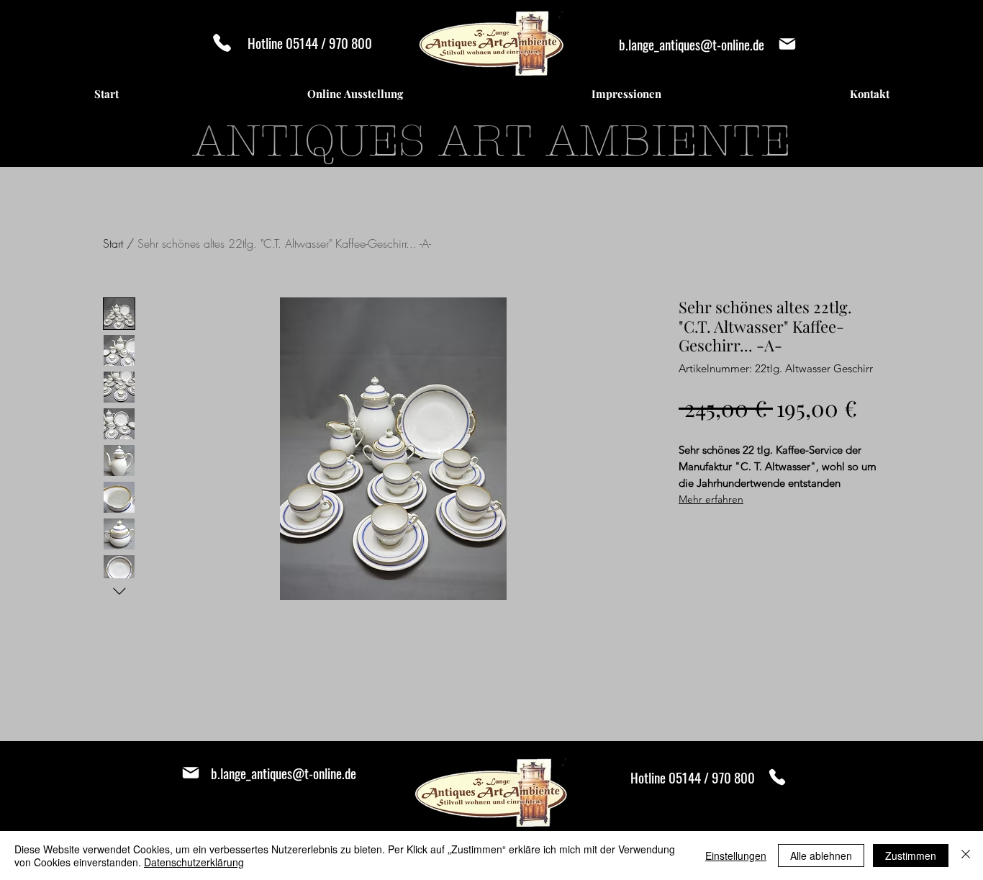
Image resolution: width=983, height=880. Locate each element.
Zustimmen (910, 855)
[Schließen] (965, 855)
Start (113, 243)
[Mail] (787, 44)
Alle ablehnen (821, 855)
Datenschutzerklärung (194, 862)
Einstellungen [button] (735, 855)
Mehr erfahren (711, 499)
